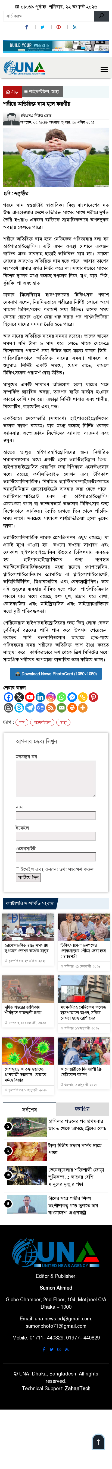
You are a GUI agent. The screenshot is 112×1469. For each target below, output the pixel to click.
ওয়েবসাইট (26, 849)
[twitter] (43, 27)
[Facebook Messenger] (72, 697)
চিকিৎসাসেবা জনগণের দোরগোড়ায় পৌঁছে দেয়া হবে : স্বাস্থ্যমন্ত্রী (83, 951)
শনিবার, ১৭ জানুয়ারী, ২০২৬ (81, 1028)
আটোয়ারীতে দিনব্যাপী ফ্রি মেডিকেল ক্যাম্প (81, 1072)
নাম (19, 807)
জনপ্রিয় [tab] (82, 1109)
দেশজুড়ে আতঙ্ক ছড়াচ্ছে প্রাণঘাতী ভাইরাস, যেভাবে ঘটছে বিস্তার (25, 1075)
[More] (83, 708)
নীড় (14, 92)
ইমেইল (22, 828)
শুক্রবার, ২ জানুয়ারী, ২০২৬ (80, 1085)
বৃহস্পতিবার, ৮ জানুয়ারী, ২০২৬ (27, 1090)
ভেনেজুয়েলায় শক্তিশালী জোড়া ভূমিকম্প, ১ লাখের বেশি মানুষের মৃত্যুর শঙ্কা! (76, 1177)
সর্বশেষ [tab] (29, 1110)
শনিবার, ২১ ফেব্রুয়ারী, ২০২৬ (82, 966)
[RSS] (75, 27)
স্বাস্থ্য (55, 91)
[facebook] (27, 27)
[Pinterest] (93, 697)
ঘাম (21, 722)
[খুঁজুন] (101, 16)
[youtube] (59, 27)
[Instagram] (51, 697)
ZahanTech (78, 1389)
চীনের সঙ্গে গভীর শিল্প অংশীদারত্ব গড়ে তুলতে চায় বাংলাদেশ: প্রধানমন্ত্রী (73, 1205)
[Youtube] (30, 697)
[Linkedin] (40, 697)
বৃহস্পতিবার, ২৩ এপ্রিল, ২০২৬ (27, 961)
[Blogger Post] (8, 708)
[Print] (72, 708)
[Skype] (19, 708)
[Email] (61, 708)
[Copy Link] (83, 697)
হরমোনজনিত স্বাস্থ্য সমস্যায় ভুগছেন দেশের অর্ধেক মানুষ (26, 948)
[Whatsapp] (61, 697)
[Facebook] (8, 697)
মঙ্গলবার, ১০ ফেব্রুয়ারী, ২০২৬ (27, 1023)
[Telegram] (30, 708)
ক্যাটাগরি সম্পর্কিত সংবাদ (30, 903)
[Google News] (40, 708)
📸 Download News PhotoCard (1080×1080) (56, 673)
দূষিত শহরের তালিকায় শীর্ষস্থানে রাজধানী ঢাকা (23, 1010)
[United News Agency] (24, 67)
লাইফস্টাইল (39, 91)
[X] (19, 697)
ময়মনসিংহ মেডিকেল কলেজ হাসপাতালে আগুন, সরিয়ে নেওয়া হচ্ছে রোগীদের (83, 1013)
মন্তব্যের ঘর (26, 757)
